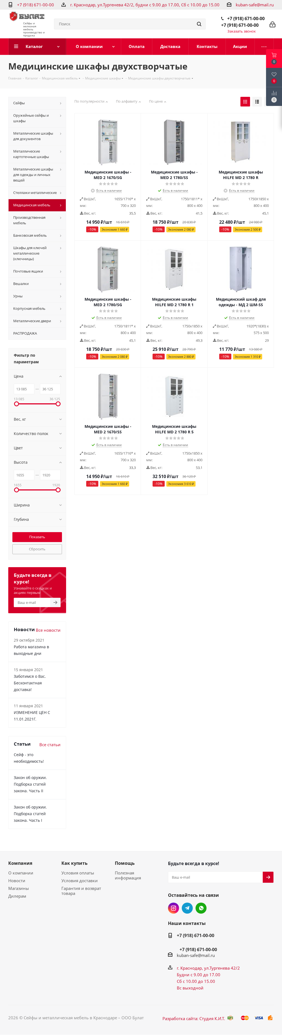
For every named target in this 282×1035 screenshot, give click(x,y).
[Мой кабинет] (272, 24)
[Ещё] (264, 46)
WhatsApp (201, 908)
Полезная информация (128, 875)
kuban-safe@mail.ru (255, 4)
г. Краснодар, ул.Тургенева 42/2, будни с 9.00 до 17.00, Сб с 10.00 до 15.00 (144, 4)
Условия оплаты (77, 873)
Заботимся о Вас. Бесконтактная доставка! (30, 683)
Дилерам (17, 896)
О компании (20, 873)
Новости (16, 880)
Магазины (18, 888)
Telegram (187, 908)
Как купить (74, 863)
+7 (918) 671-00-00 (35, 4)
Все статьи (50, 744)
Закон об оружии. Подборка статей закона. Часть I (30, 813)
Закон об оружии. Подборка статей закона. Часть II (30, 784)
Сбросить (37, 548)
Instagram (173, 908)
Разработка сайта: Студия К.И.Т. (193, 1018)
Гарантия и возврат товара (81, 890)
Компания (20, 863)
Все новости (48, 630)
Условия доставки (79, 880)
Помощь (125, 863)
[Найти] (199, 24)
